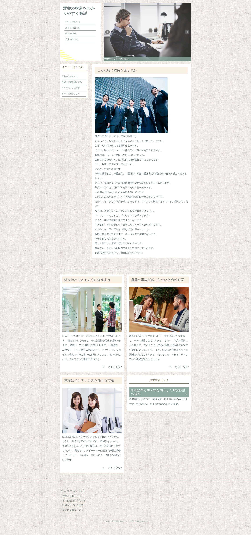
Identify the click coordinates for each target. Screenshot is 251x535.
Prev (107, 32)
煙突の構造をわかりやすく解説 (79, 11)
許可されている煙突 (71, 88)
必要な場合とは (72, 27)
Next (187, 32)
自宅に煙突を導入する (72, 82)
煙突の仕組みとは (70, 76)
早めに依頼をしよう (71, 93)
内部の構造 (70, 33)
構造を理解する (72, 22)
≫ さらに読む (112, 366)
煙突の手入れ (71, 39)
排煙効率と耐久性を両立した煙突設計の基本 (158, 392)
